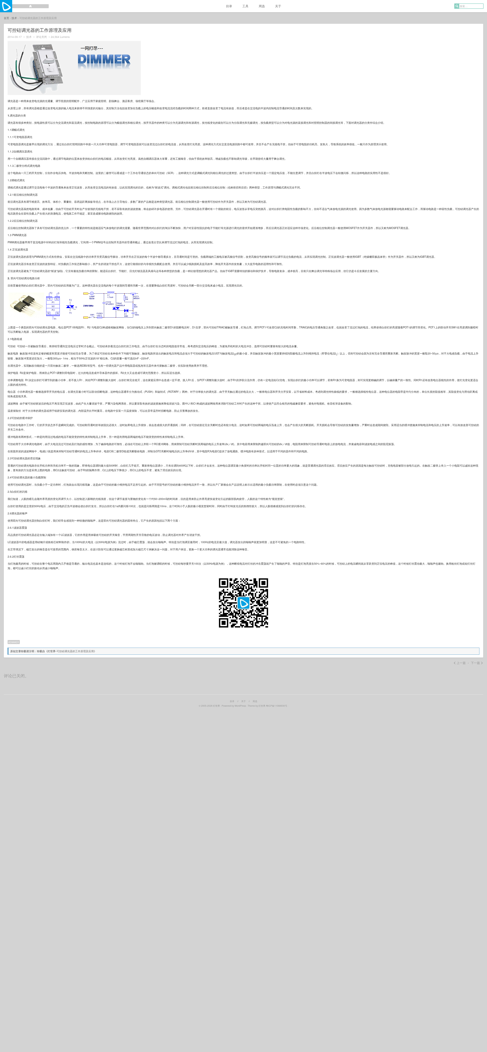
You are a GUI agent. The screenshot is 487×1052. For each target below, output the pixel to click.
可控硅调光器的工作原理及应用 (75, 651)
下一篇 (477, 663)
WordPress (240, 705)
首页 (6, 18)
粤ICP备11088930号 (277, 705)
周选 (262, 6)
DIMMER (14, 642)
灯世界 (216, 705)
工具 (245, 6)
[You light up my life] (24, 6)
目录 (229, 6)
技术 (14, 18)
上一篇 (459, 663)
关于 (278, 6)
